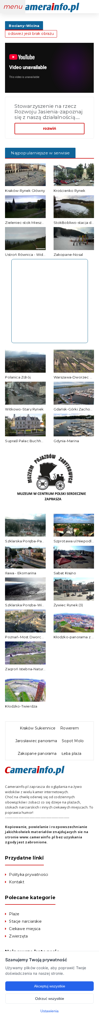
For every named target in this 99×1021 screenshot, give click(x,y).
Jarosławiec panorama (36, 740)
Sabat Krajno (65, 573)
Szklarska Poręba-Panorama (30, 541)
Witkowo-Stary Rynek (24, 409)
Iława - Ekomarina (20, 573)
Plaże (14, 914)
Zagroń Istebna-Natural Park (30, 669)
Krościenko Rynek (70, 190)
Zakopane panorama (37, 753)
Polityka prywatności (28, 874)
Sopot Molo (73, 740)
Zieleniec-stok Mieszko (25, 222)
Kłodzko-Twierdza (21, 706)
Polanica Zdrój (18, 377)
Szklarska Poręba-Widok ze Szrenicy (37, 605)
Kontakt (16, 882)
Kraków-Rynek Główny (25, 190)
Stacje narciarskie (25, 921)
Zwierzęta (18, 936)
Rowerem (69, 728)
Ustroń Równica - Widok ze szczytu (36, 254)
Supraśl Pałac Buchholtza (27, 441)
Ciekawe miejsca (24, 928)
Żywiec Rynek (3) (68, 605)
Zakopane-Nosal (68, 254)
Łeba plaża (71, 753)
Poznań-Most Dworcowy (27, 637)
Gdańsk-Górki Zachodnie (76, 409)
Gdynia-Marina (66, 441)
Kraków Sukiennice (37, 728)
